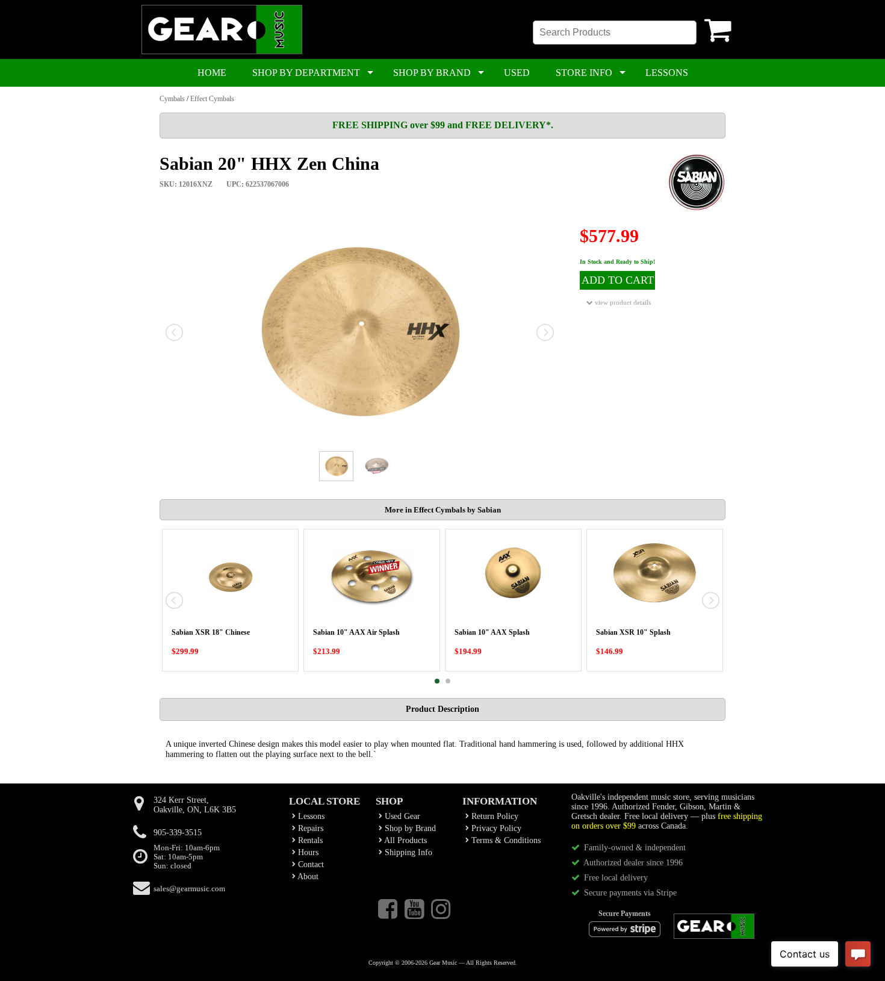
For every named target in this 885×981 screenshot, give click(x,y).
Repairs (309, 828)
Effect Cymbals (212, 99)
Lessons (310, 816)
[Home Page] (221, 52)
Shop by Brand (409, 828)
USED (517, 72)
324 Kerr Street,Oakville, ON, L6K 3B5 (195, 805)
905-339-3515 (178, 832)
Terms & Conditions (505, 840)
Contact (310, 864)
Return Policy (493, 816)
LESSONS (666, 72)
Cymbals (172, 99)
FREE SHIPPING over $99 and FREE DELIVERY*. (442, 125)
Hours (307, 852)
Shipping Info (407, 852)
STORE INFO (584, 72)
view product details (622, 302)
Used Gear (401, 816)
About (307, 876)
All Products (404, 840)
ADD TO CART (618, 280)
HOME (211, 72)
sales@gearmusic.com (189, 889)
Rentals (309, 840)
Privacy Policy (495, 828)
